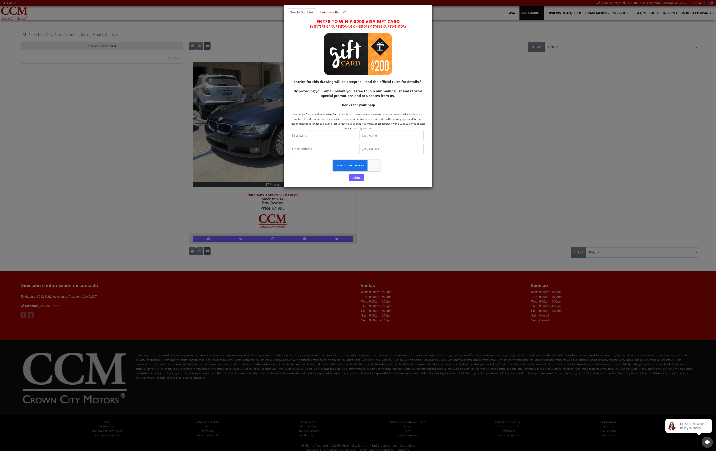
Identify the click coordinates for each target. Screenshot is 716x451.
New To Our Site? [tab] (301, 12)
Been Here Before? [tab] (333, 12)
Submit (357, 178)
